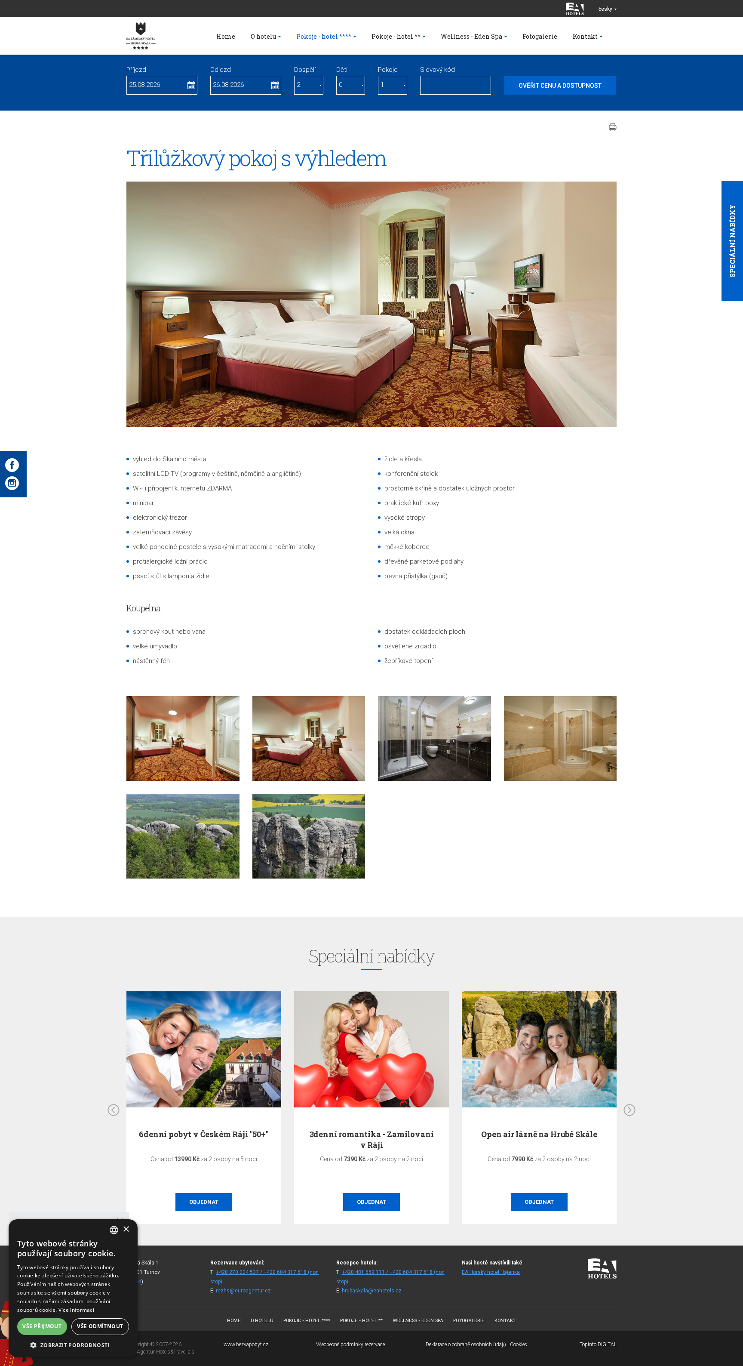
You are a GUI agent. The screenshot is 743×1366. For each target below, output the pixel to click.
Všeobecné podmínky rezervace (350, 1344)
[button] (73, 1345)
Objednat (203, 1202)
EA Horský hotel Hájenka (491, 1272)
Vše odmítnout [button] (100, 1326)
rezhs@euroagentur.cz (243, 1291)
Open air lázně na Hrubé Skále (371, 1134)
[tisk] (613, 127)
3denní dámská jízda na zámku (539, 1134)
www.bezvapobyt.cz (246, 1344)
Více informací (76, 1310)
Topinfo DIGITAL (598, 1344)
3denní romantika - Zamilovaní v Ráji (204, 1139)
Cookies (518, 1344)
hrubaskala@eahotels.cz (372, 1291)
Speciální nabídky (732, 241)
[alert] (73, 1288)
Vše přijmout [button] (41, 1326)
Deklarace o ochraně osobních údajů (466, 1344)
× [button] (126, 1229)
